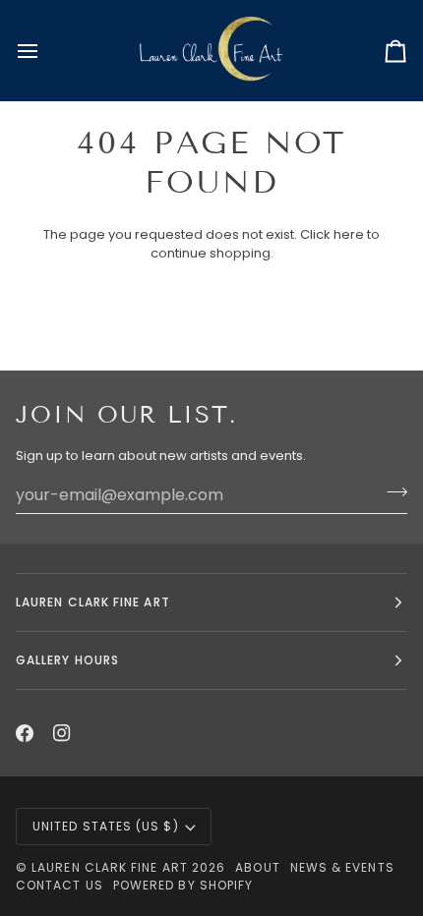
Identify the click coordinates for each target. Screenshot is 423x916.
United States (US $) (105, 826)
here (348, 234)
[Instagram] (62, 733)
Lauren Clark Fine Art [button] (93, 602)
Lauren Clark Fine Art (109, 867)
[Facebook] (24, 733)
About (257, 867)
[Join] (391, 492)
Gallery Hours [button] (67, 660)
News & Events (342, 867)
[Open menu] (45, 50)
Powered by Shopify (183, 885)
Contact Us (59, 885)
